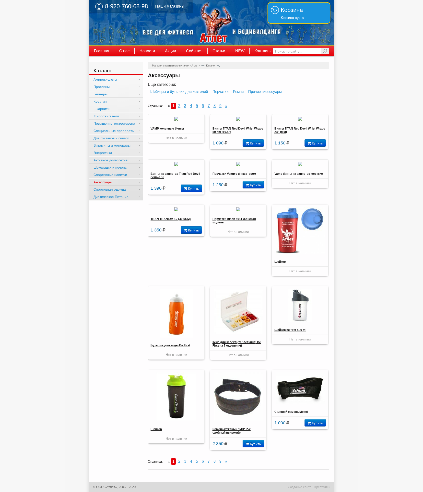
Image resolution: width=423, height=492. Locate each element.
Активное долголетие (111, 160)
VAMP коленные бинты (167, 128)
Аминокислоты (105, 79)
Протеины (102, 87)
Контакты (263, 51)
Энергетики (103, 153)
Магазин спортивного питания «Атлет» (214, 22)
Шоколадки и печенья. (111, 167)
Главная (101, 51)
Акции (170, 51)
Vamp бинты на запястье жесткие (298, 173)
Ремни (238, 91)
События (194, 51)
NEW (240, 51)
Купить (255, 143)
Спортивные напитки (110, 175)
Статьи (218, 51)
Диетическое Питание (111, 197)
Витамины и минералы (112, 145)
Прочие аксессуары (265, 91)
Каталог (211, 65)
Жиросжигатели (106, 116)
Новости (147, 51)
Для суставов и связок (111, 138)
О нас (124, 51)
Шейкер (280, 261)
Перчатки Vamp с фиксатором (234, 173)
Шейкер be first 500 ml (290, 330)
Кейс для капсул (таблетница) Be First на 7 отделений (236, 343)
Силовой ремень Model (291, 412)
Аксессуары (103, 182)
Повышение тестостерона (114, 123)
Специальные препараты (114, 131)
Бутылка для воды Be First (170, 345)
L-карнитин (102, 109)
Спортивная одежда (110, 189)
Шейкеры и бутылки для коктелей (179, 91)
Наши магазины (169, 6)
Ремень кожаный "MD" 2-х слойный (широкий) (231, 430)
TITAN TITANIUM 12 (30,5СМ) (171, 219)
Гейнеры (100, 94)
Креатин (100, 101)
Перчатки (220, 91)
